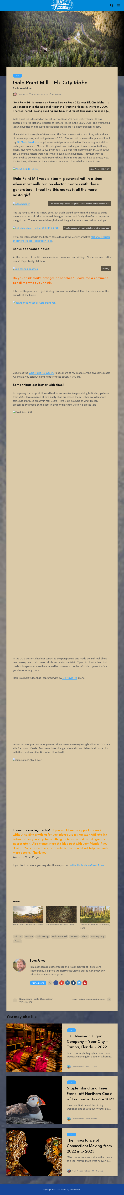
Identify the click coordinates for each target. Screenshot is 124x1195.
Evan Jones (22, 94)
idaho (85, 936)
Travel (17, 76)
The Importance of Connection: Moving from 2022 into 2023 (89, 1146)
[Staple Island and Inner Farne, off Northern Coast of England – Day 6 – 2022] (34, 1099)
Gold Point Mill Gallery (41, 372)
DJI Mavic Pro (69, 677)
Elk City (18, 936)
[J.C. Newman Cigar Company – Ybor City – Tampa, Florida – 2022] (34, 1047)
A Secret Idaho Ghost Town (60, 924)
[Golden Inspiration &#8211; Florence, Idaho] (95, 914)
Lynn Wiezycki (77, 1066)
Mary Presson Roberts (80, 1171)
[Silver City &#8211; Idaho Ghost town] (28, 914)
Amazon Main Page (26, 857)
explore (29, 936)
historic (74, 936)
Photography (97, 936)
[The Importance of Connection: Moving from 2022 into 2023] (34, 1151)
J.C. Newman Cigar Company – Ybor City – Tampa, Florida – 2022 (87, 1041)
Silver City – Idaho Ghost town (28, 924)
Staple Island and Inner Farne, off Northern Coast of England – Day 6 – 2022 (90, 1094)
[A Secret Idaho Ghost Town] (61, 914)
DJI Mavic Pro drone (28, 142)
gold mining (42, 936)
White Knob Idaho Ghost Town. (87, 865)
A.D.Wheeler (74, 1189)
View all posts (38, 983)
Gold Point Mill (59, 936)
